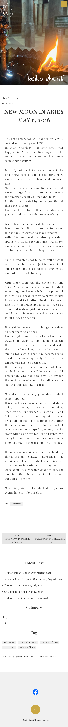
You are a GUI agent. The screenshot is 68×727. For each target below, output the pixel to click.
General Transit (28, 642)
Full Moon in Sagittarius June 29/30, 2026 (25, 598)
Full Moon (9, 642)
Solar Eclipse (27, 647)
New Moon (16, 503)
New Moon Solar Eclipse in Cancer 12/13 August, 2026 (32, 579)
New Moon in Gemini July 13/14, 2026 (22, 591)
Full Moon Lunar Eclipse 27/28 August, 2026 (27, 572)
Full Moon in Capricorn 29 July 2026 (22, 585)
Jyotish (14, 97)
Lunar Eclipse (50, 642)
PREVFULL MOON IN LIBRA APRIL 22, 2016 (50, 538)
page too (35, 709)
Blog (4, 97)
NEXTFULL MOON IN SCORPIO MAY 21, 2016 (18, 538)
